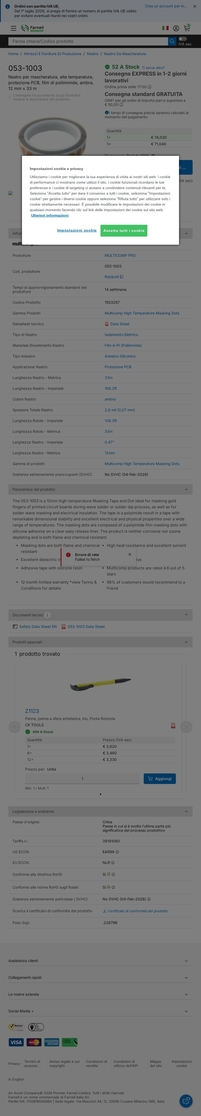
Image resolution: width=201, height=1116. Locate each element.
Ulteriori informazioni (50, 215)
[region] (100, 200)
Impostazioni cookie (77, 230)
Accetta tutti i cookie (123, 230)
